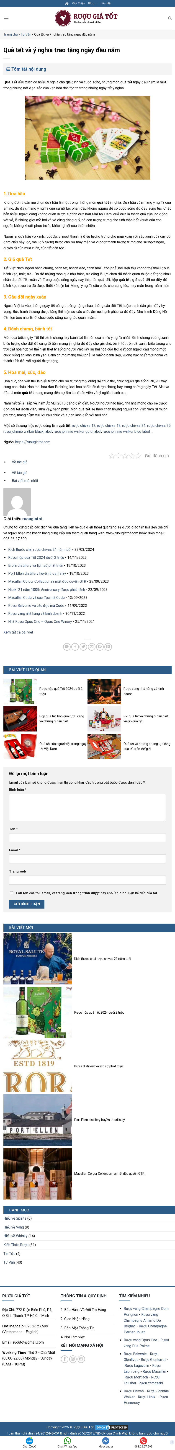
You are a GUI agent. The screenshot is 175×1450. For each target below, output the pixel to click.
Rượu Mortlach (136, 1377)
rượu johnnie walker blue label (127, 431)
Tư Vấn (26, 34)
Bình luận (17, 790)
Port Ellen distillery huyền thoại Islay (37, 573)
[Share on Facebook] (75, 647)
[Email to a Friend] (91, 647)
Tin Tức (9, 1254)
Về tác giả (19, 473)
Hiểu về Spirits (14, 1218)
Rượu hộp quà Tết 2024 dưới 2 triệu (36, 557)
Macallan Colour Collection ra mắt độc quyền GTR (47, 581)
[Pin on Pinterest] (100, 647)
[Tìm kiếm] (170, 18)
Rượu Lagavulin (137, 1365)
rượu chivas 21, (134, 425)
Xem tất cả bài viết (18, 632)
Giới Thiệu (78, 3)
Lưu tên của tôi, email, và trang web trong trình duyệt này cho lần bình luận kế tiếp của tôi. (87, 893)
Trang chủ (10, 34)
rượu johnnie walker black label (27, 431)
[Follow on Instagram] (73, 1359)
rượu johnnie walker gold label (77, 431)
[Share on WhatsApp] (67, 647)
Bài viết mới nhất (24, 481)
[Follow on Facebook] (64, 1359)
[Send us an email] (81, 1359)
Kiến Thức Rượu (15, 1245)
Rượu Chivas (134, 1391)
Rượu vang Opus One (140, 1340)
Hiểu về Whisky (15, 1236)
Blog (91, 3)
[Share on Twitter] (83, 647)
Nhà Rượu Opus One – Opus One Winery (40, 621)
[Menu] (6, 18)
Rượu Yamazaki (151, 1383)
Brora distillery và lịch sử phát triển (35, 565)
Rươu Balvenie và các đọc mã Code (36, 605)
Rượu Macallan (154, 1371)
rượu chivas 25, (159, 425)
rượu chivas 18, (109, 425)
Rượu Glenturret (153, 1359)
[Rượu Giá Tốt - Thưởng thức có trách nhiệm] (87, 18)
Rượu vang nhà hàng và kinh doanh (35, 613)
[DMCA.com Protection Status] (111, 1427)
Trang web (17, 871)
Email (14, 850)
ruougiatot (32, 518)
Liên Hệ (106, 3)
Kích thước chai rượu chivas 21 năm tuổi (39, 549)
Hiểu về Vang (13, 1227)
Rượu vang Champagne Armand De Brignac (142, 1320)
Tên (13, 829)
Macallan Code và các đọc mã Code (36, 597)
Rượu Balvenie (135, 1354)
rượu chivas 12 (83, 425)
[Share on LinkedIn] (108, 647)
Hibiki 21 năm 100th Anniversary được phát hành (46, 589)
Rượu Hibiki (147, 1397)
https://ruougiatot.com (32, 442)
